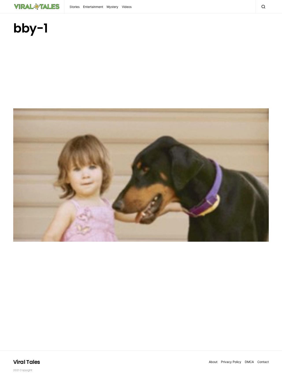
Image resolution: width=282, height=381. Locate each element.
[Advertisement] (141, 70)
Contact (263, 362)
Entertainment (93, 7)
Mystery (112, 7)
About (213, 362)
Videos (127, 7)
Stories (75, 7)
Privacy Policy (231, 362)
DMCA (249, 362)
